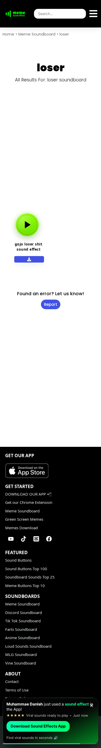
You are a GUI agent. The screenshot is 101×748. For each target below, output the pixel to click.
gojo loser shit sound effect (28, 247)
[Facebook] (49, 539)
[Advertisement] (50, 152)
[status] (50, 721)
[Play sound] (27, 224)
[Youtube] (11, 539)
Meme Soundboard (36, 34)
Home (8, 34)
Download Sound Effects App (38, 726)
